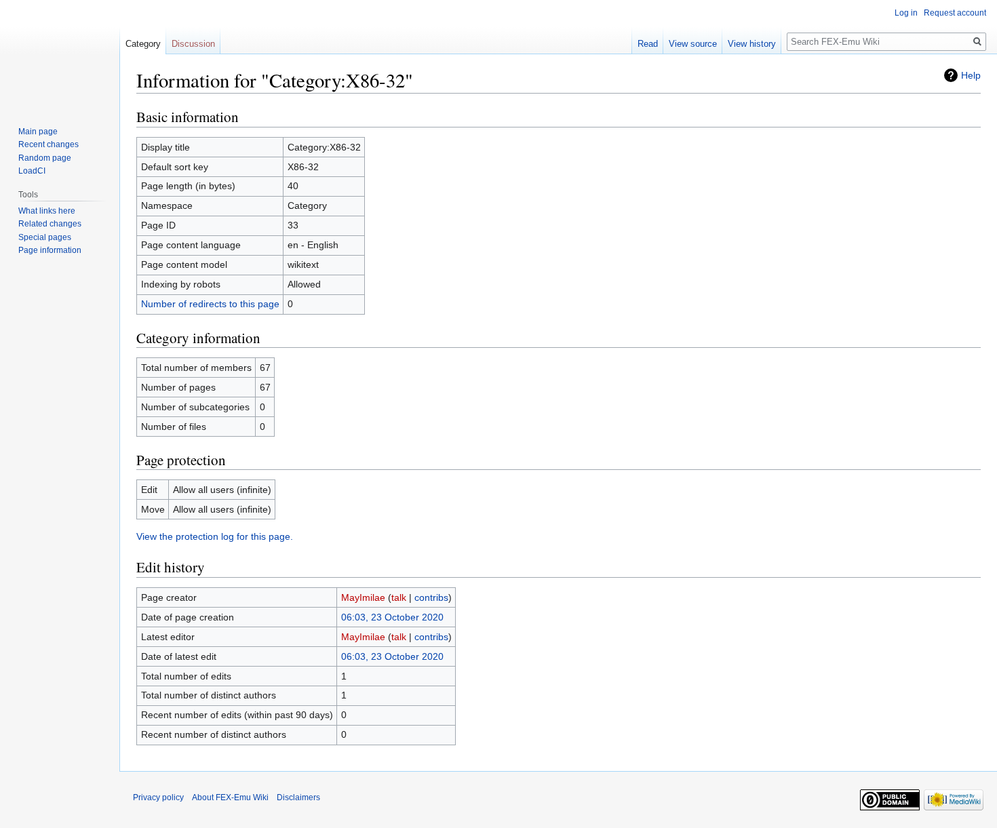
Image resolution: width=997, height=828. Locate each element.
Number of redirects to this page (210, 303)
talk (398, 597)
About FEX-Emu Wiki (230, 797)
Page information (49, 250)
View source (693, 44)
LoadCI (31, 171)
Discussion (193, 44)
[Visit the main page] (59, 54)
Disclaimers (298, 797)
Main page (38, 131)
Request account (955, 13)
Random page (44, 158)
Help (971, 75)
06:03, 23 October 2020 (392, 617)
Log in (906, 13)
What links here (46, 211)
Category (143, 44)
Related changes (49, 224)
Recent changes (48, 144)
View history (752, 44)
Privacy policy (158, 797)
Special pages (44, 237)
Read (648, 44)
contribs (431, 597)
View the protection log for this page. (214, 536)
